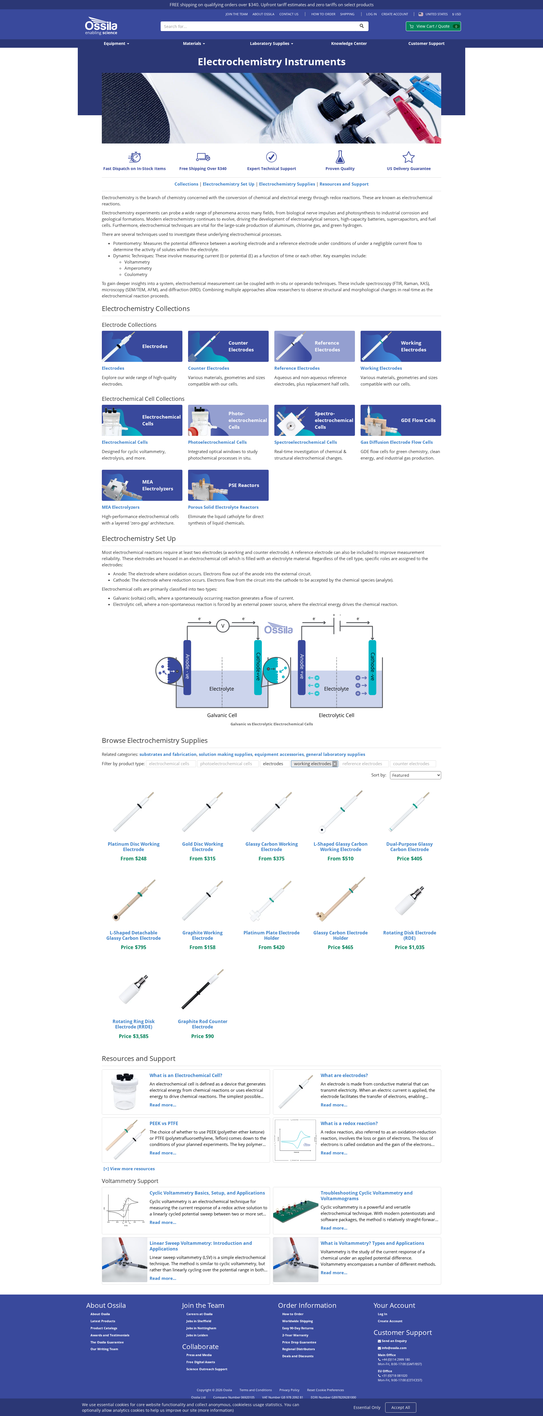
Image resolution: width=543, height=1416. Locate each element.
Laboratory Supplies (270, 43)
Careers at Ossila (199, 1314)
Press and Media (199, 1355)
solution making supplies (225, 754)
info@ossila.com (394, 1348)
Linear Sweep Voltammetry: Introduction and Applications (201, 1246)
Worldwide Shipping (297, 1321)
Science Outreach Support (206, 1369)
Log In (371, 14)
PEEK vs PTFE (164, 1123)
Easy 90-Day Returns (297, 1328)
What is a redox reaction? (349, 1123)
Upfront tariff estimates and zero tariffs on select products (317, 4)
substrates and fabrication (168, 754)
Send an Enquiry (394, 1341)
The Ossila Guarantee (107, 1342)
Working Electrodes (381, 368)
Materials (192, 43)
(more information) (216, 1410)
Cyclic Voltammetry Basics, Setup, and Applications (207, 1193)
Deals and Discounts (297, 1356)
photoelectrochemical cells (226, 764)
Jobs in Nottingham (201, 1328)
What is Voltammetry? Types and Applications (372, 1243)
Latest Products (102, 1321)
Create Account (395, 14)
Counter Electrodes (208, 368)
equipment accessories (279, 754)
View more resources (132, 1169)
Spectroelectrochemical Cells (305, 442)
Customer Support (426, 43)
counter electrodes (411, 764)
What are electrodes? (344, 1075)
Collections (186, 184)
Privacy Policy (289, 1390)
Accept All (400, 1407)
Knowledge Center (349, 43)
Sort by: (378, 775)
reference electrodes (362, 764)
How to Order (323, 14)
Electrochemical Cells (125, 442)
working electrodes (312, 764)
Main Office (387, 1355)
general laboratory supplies (335, 754)
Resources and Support (344, 184)
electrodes (273, 764)
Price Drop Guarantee (299, 1342)
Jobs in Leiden (197, 1335)
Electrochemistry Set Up (229, 184)
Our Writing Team (104, 1349)
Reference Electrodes (297, 368)
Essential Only (367, 1407)
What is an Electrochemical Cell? (186, 1075)
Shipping (347, 14)
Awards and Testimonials (109, 1335)
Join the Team (237, 14)
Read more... (163, 1105)
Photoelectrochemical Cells (217, 442)
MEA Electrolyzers (120, 507)
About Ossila (263, 14)
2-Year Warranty (295, 1335)
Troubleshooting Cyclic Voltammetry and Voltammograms (367, 1195)
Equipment (115, 43)
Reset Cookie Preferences (325, 1390)
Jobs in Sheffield (198, 1321)
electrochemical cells (169, 764)
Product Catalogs (103, 1328)
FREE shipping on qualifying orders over (214, 4)
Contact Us (288, 14)
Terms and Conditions (256, 1390)
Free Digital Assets (200, 1362)
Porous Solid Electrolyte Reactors (223, 507)
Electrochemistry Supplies (287, 184)
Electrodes (113, 368)
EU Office (385, 1371)
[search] (362, 26)
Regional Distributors (298, 1349)
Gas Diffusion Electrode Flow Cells (397, 442)
